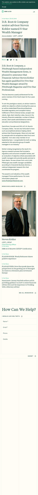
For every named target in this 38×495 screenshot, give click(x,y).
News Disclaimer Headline (12, 186)
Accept (4, 7)
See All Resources (26, 293)
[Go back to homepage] (6, 12)
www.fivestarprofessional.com (12, 181)
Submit (30, 356)
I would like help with (11, 316)
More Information (7, 3)
